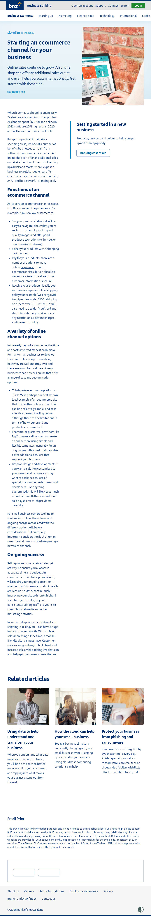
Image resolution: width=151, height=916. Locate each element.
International (128, 15)
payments (27, 267)
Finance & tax (85, 15)
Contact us (48, 898)
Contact (113, 5)
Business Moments (20, 15)
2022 (10, 126)
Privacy (108, 891)
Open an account (82, 5)
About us (13, 891)
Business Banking (39, 5)
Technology (107, 15)
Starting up (46, 15)
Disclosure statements (84, 891)
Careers (29, 891)
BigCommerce (21, 436)
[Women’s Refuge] (141, 910)
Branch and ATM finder (21, 898)
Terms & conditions (52, 891)
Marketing (65, 15)
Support (100, 5)
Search (125, 5)
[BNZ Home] (15, 5)
